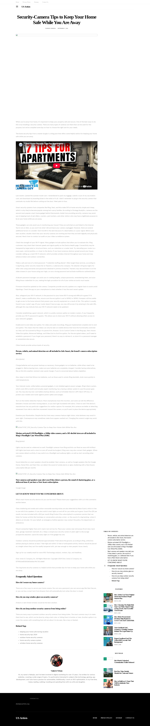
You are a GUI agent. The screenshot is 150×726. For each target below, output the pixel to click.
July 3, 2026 (117, 623)
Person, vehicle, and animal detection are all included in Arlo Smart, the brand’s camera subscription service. (120, 538)
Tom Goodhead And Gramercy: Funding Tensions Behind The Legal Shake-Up (123, 629)
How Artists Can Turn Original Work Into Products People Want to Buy (124, 596)
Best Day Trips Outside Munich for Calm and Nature (123, 672)
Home (17, 2)
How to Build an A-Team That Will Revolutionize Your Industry (124, 683)
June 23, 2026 (117, 633)
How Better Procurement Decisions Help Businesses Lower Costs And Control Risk (124, 618)
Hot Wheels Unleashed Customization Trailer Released (124, 661)
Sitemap (36, 2)
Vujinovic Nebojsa (50, 28)
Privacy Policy (27, 2)
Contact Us (45, 2)
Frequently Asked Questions (117, 566)
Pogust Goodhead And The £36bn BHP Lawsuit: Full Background (123, 640)
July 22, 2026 (117, 601)
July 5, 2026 (117, 613)
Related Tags (116, 581)
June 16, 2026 (117, 644)
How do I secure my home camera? (123, 569)
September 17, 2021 (63, 28)
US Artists (26, 6)
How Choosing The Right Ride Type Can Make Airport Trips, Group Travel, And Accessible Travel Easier (124, 607)
